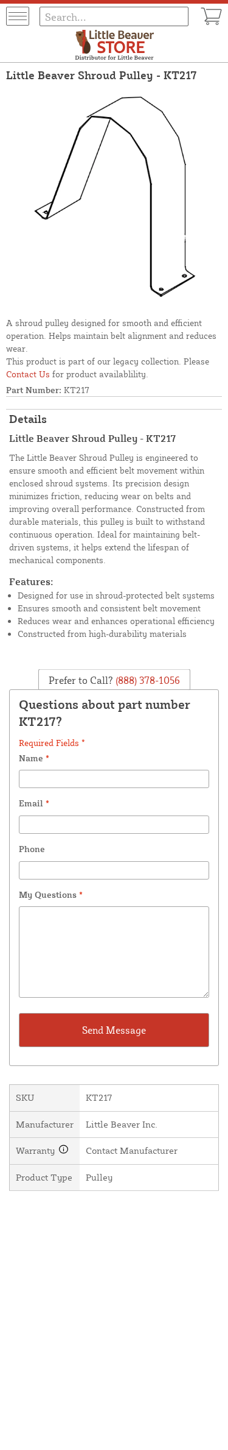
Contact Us (28, 374)
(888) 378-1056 (146, 679)
